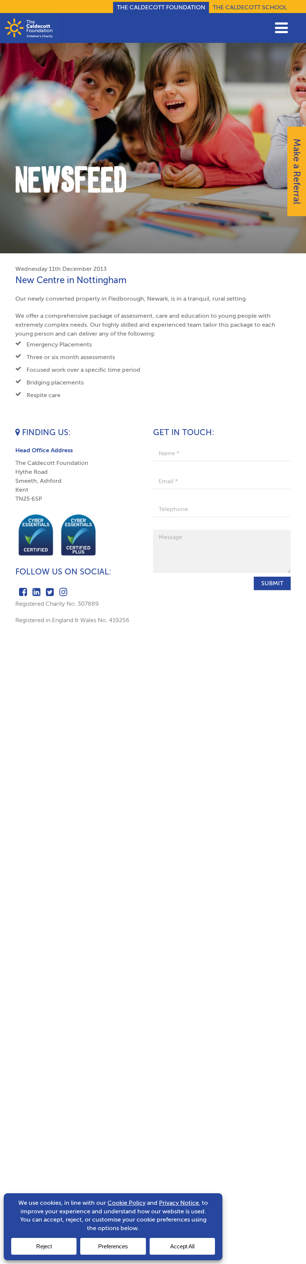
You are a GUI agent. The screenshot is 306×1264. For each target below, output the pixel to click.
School (250, 7)
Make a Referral (297, 172)
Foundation (161, 7)
